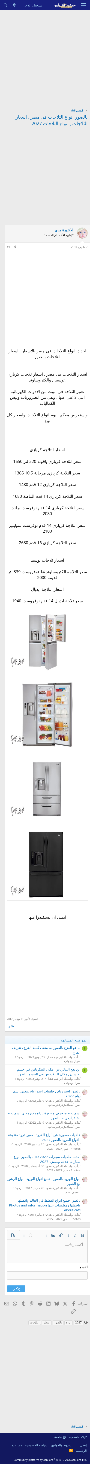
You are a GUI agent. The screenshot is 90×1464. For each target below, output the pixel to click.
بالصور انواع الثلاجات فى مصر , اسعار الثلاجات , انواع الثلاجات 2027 (52, 120)
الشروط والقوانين (62, 1445)
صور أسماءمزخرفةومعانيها (64, 1105)
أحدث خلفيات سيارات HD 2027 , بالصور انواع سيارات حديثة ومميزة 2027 (47, 1159)
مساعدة (17, 1445)
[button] (82, 1235)
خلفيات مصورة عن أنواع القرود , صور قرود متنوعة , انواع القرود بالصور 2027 (44, 1137)
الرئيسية (81, 1451)
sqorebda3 (76, 1437)
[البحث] (5, 5)
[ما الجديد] (14, 5)
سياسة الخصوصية (36, 1445)
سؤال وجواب (72, 1061)
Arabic (58, 1437)
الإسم (83, 1267)
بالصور (58, 1322)
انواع (68, 1322)
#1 (8, 247)
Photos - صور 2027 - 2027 (64, 1148)
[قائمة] (83, 5)
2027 (78, 1322)
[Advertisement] (45, 58)
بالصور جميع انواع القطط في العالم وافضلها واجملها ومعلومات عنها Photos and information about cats (45, 1205)
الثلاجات (34, 1322)
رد (8, 1026)
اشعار (46, 1322)
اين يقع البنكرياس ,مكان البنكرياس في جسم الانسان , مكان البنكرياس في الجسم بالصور (49, 1071)
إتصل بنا (82, 1445)
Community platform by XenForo (50, 1459)
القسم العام (73, 1192)
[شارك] (15, 247)
